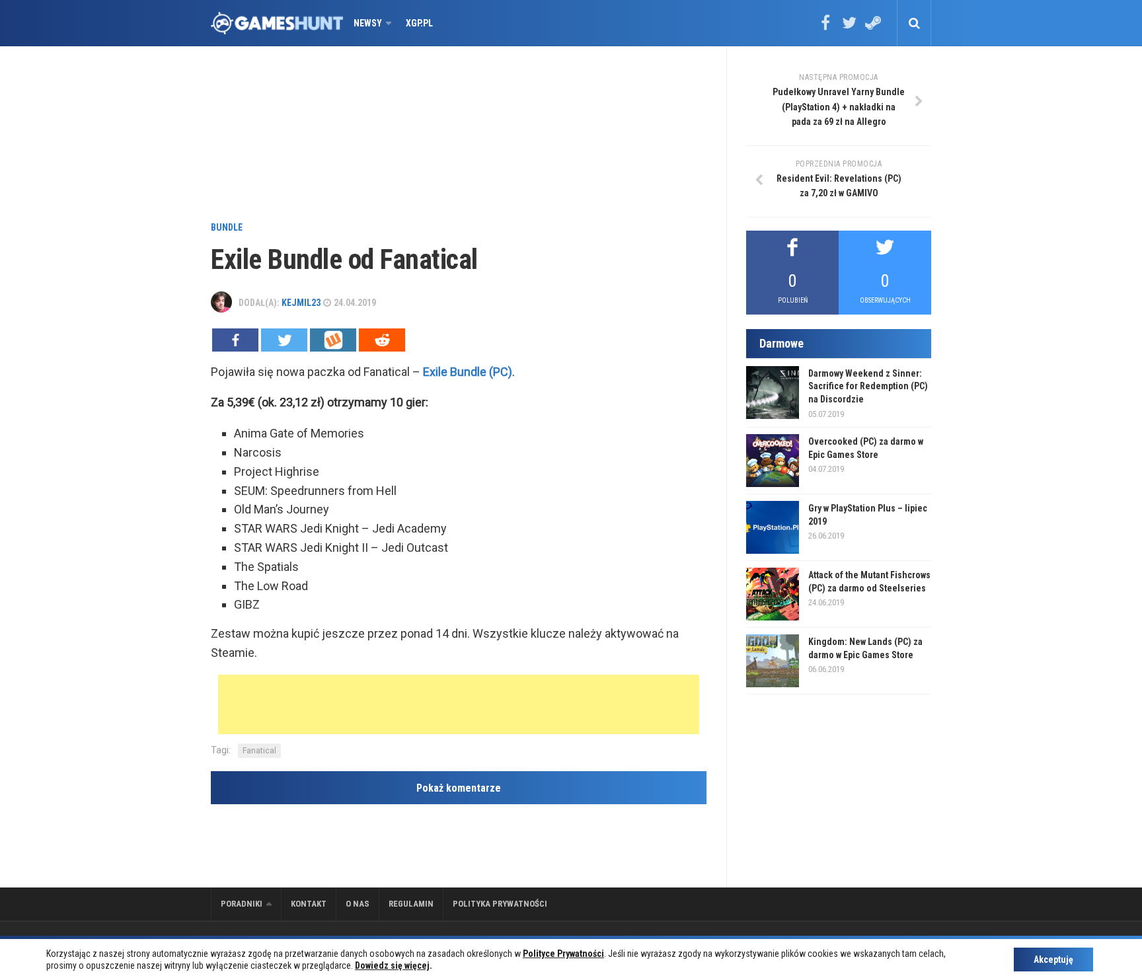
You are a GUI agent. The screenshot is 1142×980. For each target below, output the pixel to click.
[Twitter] (849, 27)
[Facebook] (825, 27)
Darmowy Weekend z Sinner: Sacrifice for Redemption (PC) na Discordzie (868, 386)
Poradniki (241, 904)
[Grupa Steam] (873, 27)
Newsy (368, 23)
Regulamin (411, 904)
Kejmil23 (301, 302)
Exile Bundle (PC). (469, 372)
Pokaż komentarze (458, 788)
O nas (357, 904)
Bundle (227, 227)
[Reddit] (382, 340)
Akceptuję (1053, 959)
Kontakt (308, 904)
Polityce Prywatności (563, 953)
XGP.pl (419, 23)
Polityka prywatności (500, 904)
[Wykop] (333, 340)
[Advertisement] (458, 135)
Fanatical (259, 750)
